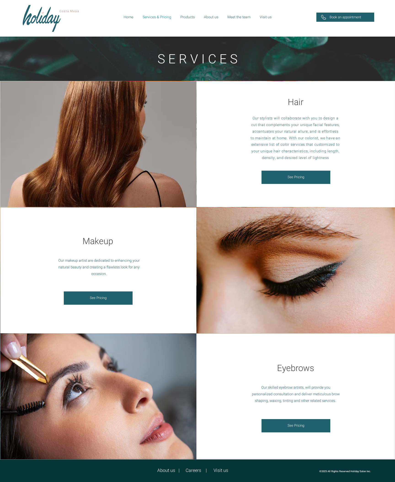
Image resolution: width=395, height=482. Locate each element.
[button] (345, 17)
